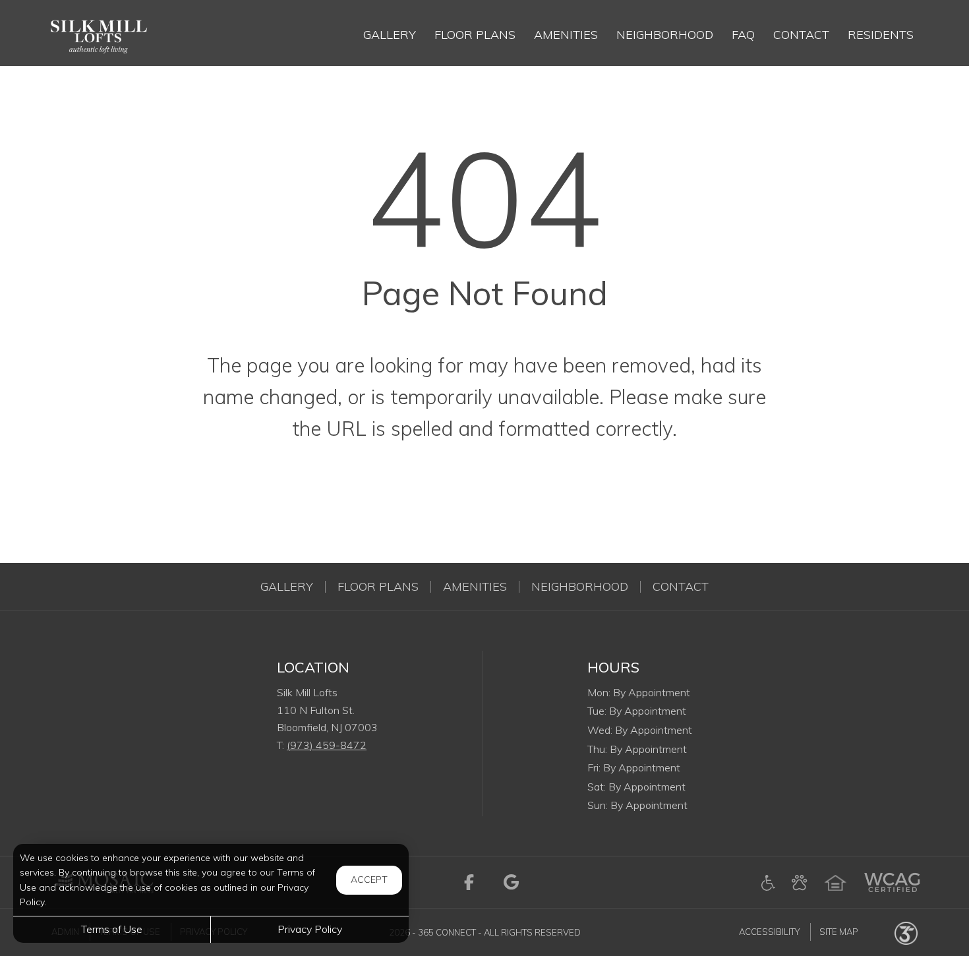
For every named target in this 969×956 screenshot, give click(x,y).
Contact (681, 587)
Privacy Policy (310, 929)
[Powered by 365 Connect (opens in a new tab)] (906, 932)
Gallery (286, 587)
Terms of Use (111, 929)
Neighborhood (579, 587)
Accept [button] (369, 879)
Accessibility (769, 932)
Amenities (475, 587)
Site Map (838, 932)
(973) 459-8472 (327, 745)
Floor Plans (378, 587)
